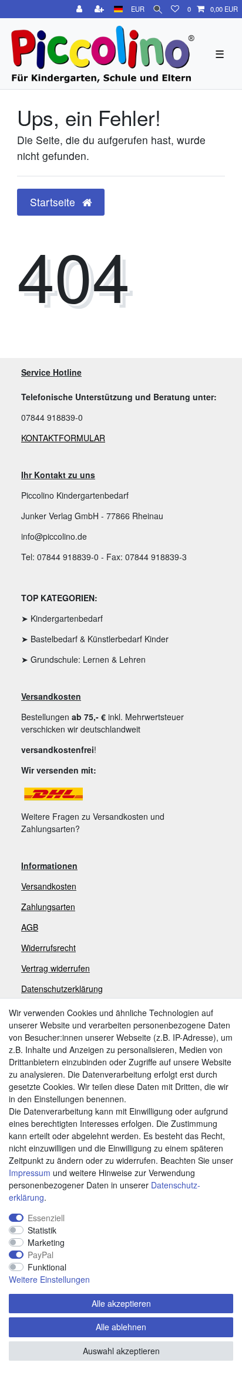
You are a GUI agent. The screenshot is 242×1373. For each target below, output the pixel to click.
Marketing (46, 1242)
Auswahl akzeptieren (121, 1351)
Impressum (30, 1172)
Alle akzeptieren (121, 1303)
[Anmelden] (80, 9)
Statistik (42, 1230)
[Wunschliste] (175, 9)
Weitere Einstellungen (49, 1279)
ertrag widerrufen (58, 968)
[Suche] (158, 9)
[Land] (118, 9)
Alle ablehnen (121, 1327)
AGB (29, 927)
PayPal (40, 1254)
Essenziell (46, 1218)
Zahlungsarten (48, 906)
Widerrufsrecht (48, 947)
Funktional (47, 1267)
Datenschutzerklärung (62, 988)
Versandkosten (48, 886)
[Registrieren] (100, 9)
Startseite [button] (54, 202)
